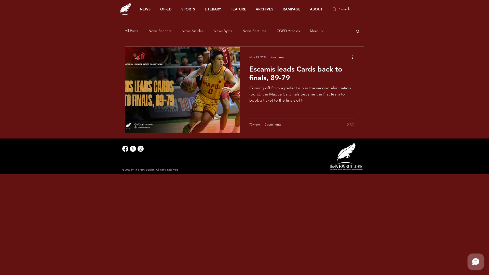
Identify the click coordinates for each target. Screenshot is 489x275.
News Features (254, 31)
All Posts (131, 31)
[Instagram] (141, 149)
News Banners (159, 31)
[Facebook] (125, 149)
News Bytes (223, 31)
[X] (133, 149)
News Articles (192, 31)
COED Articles (288, 31)
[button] (357, 31)
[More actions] (354, 57)
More (314, 31)
